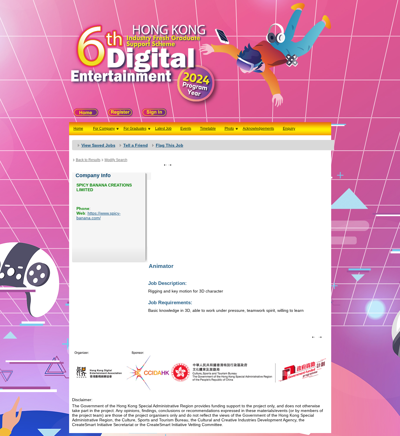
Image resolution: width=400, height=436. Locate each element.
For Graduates (135, 128)
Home (78, 128)
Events (185, 128)
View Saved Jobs (98, 145)
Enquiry (289, 128)
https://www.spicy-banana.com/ (98, 215)
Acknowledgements (258, 128)
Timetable (208, 128)
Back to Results (88, 160)
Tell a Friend (135, 145)
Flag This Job (169, 145)
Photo (229, 128)
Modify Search (116, 160)
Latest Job (163, 128)
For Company (104, 128)
